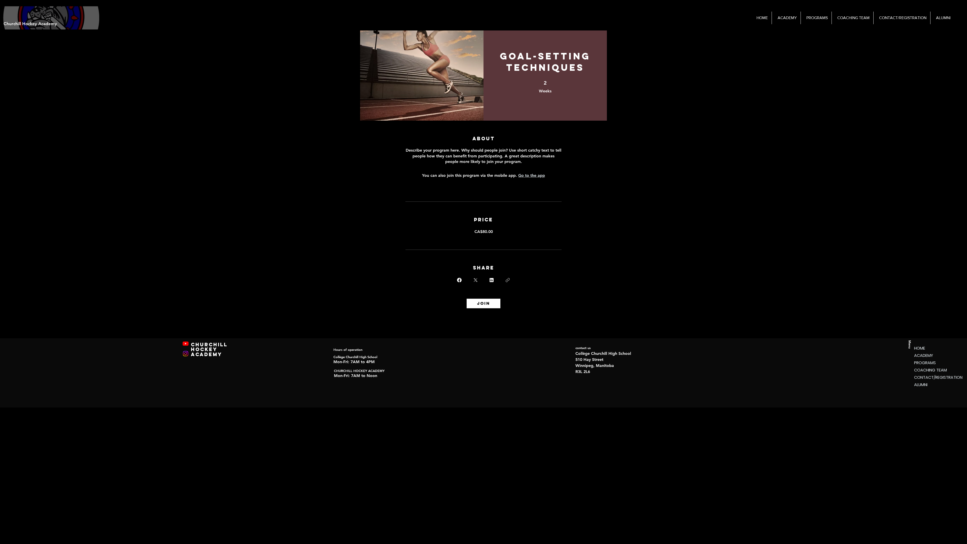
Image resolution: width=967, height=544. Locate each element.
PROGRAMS (925, 363)
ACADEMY (923, 355)
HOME (919, 348)
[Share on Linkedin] (492, 280)
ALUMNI (920, 385)
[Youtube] (185, 343)
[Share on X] (475, 280)
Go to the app (531, 175)
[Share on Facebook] (459, 280)
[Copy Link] (508, 280)
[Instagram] (185, 353)
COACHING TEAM (930, 370)
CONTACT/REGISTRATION (932, 377)
